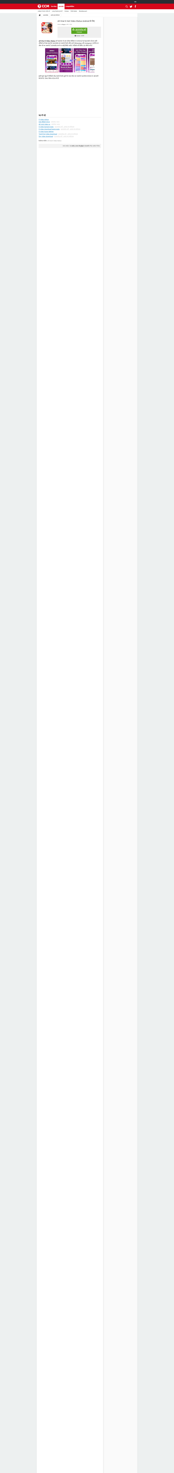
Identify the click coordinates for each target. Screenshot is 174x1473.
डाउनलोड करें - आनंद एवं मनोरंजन (64, 127)
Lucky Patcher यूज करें (57, 11)
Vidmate (66, 11)
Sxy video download (46, 136)
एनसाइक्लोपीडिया (70, 6)
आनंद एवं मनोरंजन (55, 15)
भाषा (135, 2)
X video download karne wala (49, 129)
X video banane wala (46, 127)
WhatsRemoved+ (83, 11)
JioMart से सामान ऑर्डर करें (44, 11)
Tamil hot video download (48, 134)
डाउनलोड (61, 6)
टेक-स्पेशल (54, 6)
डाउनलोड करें (80, 30)
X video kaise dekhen (46, 132)
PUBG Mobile (74, 11)
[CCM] (43, 6)
